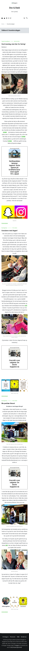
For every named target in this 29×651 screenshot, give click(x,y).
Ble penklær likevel (8, 403)
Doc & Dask (14, 8)
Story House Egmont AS (16, 647)
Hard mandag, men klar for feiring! (13, 44)
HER (26, 305)
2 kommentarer (4, 611)
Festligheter (4, 227)
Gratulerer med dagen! (9, 230)
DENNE (5, 132)
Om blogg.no (5, 636)
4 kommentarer (4, 396)
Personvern (12, 636)
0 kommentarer (4, 223)
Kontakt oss (23, 636)
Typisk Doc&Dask (5, 41)
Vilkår (18, 636)
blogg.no (17, 645)
